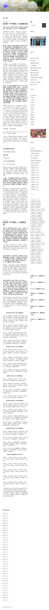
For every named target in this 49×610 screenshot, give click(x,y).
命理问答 (32, 109)
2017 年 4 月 (5, 588)
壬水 (38, 228)
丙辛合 (37, 206)
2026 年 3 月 (5, 523)
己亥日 (38, 231)
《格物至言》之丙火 (34, 175)
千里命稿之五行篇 (34, 165)
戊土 (32, 237)
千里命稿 (32, 102)
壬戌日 (33, 228)
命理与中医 (32, 105)
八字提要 (32, 100)
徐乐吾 (42, 234)
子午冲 (33, 231)
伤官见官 (33, 215)
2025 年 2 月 (5, 532)
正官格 (38, 240)
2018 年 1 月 (5, 573)
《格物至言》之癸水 (34, 167)
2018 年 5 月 (5, 566)
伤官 (43, 209)
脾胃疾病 (32, 121)
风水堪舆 (32, 124)
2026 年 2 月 (5, 525)
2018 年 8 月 (5, 559)
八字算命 (33, 224)
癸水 (38, 246)
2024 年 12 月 (5, 537)
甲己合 (37, 243)
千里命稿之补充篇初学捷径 (35, 160)
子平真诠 (32, 112)
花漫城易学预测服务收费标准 (36, 151)
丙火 (32, 206)
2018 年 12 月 (5, 549)
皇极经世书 (32, 117)
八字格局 (33, 218)
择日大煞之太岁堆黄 (34, 58)
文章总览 (32, 148)
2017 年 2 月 (5, 592)
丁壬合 (33, 200)
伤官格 (33, 212)
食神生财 (39, 262)
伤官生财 (39, 212)
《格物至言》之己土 (34, 182)
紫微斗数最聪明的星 (34, 75)
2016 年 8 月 (5, 597)
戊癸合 (33, 240)
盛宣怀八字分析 (33, 84)
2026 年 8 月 (5, 513)
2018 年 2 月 (5, 571)
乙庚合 (33, 209)
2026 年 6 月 (5, 518)
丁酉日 (33, 203)
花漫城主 (32, 31)
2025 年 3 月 (5, 530)
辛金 (32, 256)
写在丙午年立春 (33, 79)
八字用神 (40, 218)
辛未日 (38, 252)
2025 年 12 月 (5, 528)
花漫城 (13, 5)
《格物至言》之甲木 (34, 184)
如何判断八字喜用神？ (34, 153)
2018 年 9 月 (5, 556)
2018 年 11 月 (5, 552)
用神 (32, 243)
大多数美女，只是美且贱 (35, 82)
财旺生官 (41, 249)
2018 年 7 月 (5, 561)
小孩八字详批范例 (34, 158)
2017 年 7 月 (5, 585)
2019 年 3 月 (5, 542)
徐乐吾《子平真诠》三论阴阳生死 (15, 23)
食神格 (33, 262)
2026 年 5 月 (5, 520)
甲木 (43, 243)
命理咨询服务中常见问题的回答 (36, 77)
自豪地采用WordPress (7, 607)
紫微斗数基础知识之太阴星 (35, 67)
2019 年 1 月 (5, 547)
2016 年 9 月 (5, 595)
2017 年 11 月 (5, 578)
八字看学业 (34, 221)
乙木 (38, 209)
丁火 (38, 200)
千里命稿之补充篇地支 (34, 163)
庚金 (37, 234)
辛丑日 (33, 252)
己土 (32, 234)
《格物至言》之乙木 (34, 179)
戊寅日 (37, 237)
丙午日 (38, 203)
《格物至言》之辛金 (34, 172)
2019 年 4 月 (5, 540)
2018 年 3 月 (5, 568)
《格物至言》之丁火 (34, 189)
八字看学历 (41, 221)
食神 (39, 259)
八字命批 (32, 97)
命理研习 (32, 107)
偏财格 (39, 215)
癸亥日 (33, 246)
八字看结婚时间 (33, 65)
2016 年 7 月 (5, 600)
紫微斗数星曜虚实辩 (34, 70)
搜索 (31, 22)
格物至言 (32, 114)
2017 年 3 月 (5, 590)
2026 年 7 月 (5, 516)
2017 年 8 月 (5, 583)
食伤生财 (33, 259)
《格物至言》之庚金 (34, 177)
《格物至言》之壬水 (34, 170)
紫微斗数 (32, 119)
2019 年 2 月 (5, 544)
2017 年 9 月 (5, 580)
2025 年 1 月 (5, 535)
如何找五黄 (32, 60)
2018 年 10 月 (5, 554)
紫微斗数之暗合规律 (34, 72)
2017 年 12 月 (5, 576)
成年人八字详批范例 (34, 155)
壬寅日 (39, 224)
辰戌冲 (37, 256)
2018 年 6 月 (5, 564)
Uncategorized (33, 95)
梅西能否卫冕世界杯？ (34, 63)
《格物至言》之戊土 (34, 187)
